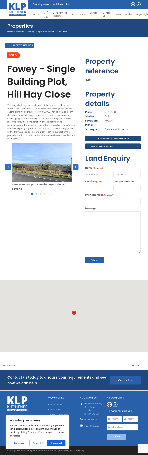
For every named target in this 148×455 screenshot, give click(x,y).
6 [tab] (52, 194)
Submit (94, 260)
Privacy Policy (55, 404)
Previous (11, 365)
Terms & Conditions (58, 414)
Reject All (38, 443)
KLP (18, 450)
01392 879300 (91, 419)
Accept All (56, 443)
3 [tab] (40, 194)
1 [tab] (32, 194)
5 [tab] (48, 194)
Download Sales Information (113, 138)
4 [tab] (44, 194)
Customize (18, 443)
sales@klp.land (91, 426)
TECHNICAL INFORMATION (100, 146)
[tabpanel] (42, 167)
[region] (37, 432)
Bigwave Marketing (75, 450)
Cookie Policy (55, 409)
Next (138, 365)
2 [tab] (36, 194)
